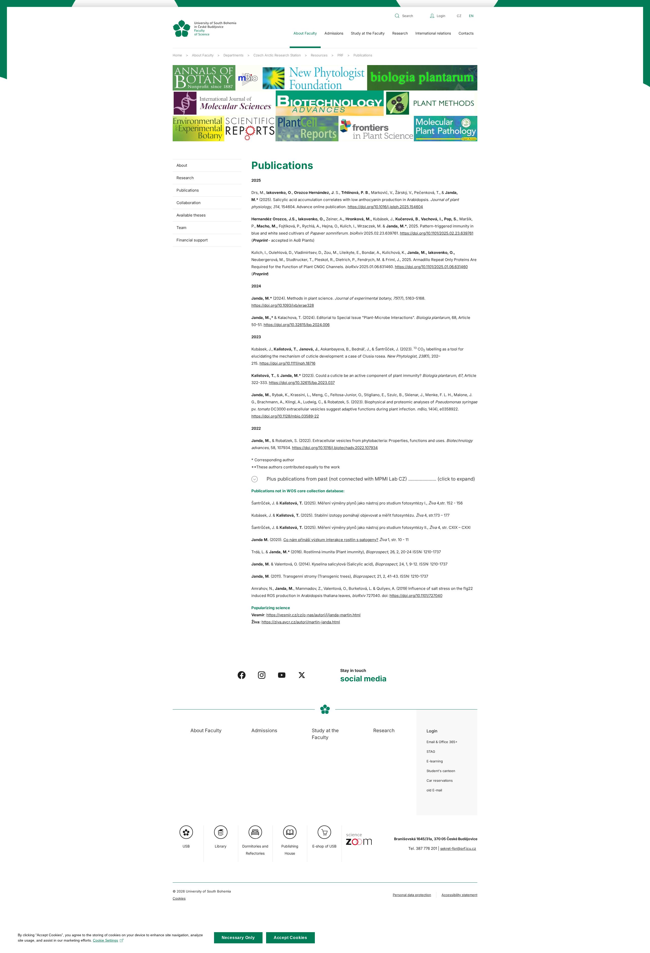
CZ (459, 16)
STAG (431, 751)
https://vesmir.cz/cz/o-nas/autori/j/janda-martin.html (313, 614)
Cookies (179, 898)
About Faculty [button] (305, 33)
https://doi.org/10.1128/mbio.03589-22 (285, 416)
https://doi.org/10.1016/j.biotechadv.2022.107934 (335, 447)
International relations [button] (433, 33)
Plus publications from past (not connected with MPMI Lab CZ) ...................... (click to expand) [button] (371, 479)
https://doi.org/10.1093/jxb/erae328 (282, 305)
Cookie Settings (105, 940)
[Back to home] (204, 28)
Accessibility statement (459, 895)
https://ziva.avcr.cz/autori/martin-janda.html (301, 622)
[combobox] (411, 16)
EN (471, 16)
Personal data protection (412, 895)
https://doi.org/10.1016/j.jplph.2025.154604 (385, 206)
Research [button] (400, 33)
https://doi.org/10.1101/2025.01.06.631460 (431, 266)
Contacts (466, 33)
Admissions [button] (333, 33)
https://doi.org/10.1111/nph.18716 (287, 363)
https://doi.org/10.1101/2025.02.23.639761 (436, 233)
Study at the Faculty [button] (368, 33)
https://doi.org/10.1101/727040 (415, 595)
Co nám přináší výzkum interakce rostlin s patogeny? (330, 539)
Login (441, 16)
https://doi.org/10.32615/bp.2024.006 (297, 324)
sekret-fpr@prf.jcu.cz (458, 848)
